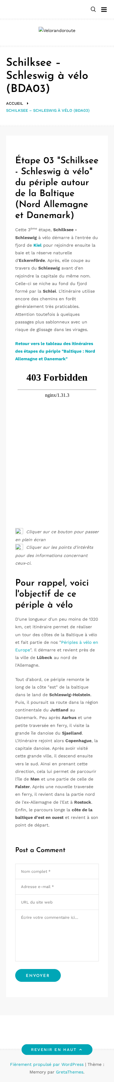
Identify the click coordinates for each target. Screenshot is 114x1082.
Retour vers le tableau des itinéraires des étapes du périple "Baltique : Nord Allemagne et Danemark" (55, 351)
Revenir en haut (54, 1049)
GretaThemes (69, 1072)
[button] (93, 9)
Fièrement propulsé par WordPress (47, 1064)
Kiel (37, 245)
